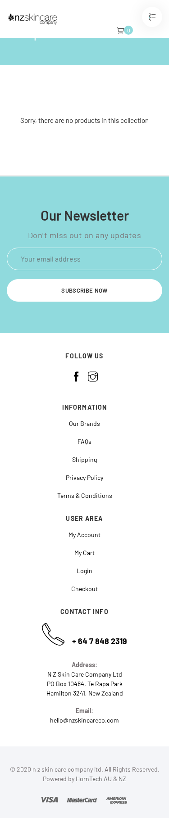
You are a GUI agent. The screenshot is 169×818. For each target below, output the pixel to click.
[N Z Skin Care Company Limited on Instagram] (93, 377)
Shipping (84, 459)
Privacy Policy (84, 477)
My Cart (84, 552)
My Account (84, 534)
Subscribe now (84, 290)
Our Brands (84, 423)
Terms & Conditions (84, 495)
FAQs (84, 441)
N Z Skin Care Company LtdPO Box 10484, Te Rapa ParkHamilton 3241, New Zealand (84, 683)
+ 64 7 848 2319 (99, 641)
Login (84, 570)
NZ (122, 778)
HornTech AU (94, 778)
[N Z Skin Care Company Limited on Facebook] (76, 377)
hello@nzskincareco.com (84, 720)
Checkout (84, 588)
